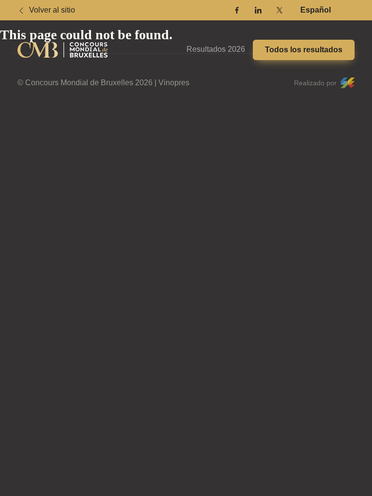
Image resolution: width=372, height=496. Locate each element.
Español (315, 10)
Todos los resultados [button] (303, 50)
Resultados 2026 (215, 49)
